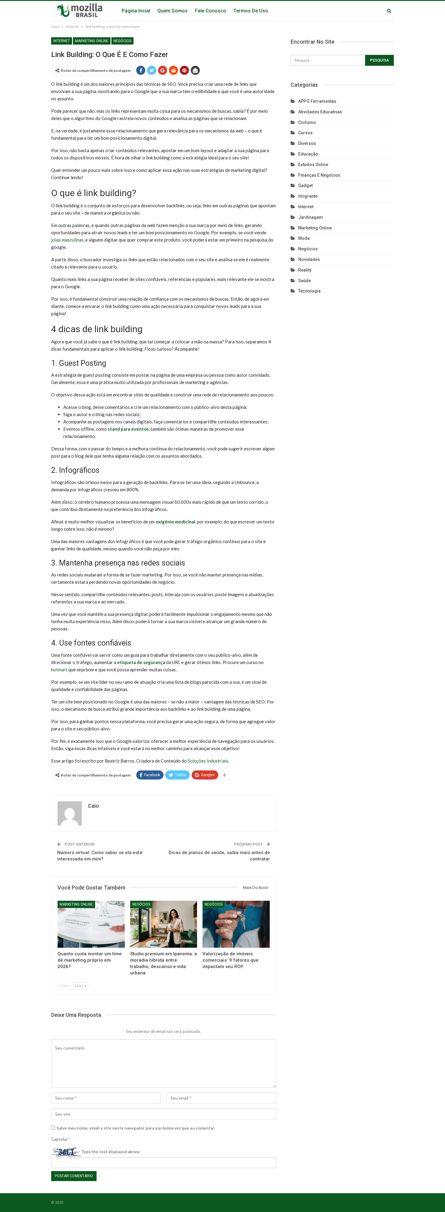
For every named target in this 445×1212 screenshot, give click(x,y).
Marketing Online (91, 41)
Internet (61, 41)
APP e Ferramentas (317, 101)
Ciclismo (307, 122)
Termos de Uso (250, 11)
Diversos (307, 143)
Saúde (304, 280)
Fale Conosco (210, 11)
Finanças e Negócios (319, 175)
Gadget (305, 185)
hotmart (59, 669)
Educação (308, 154)
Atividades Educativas (320, 111)
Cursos (305, 132)
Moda (304, 238)
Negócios (122, 41)
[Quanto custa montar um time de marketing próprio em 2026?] (91, 924)
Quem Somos (172, 11)
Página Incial (136, 11)
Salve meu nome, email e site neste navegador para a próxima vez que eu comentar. (136, 1128)
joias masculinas (67, 239)
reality (305, 270)
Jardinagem (310, 217)
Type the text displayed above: (110, 1151)
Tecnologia (309, 291)
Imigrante (308, 196)
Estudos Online (313, 164)
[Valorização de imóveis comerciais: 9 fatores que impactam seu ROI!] (236, 924)
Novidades (309, 259)
